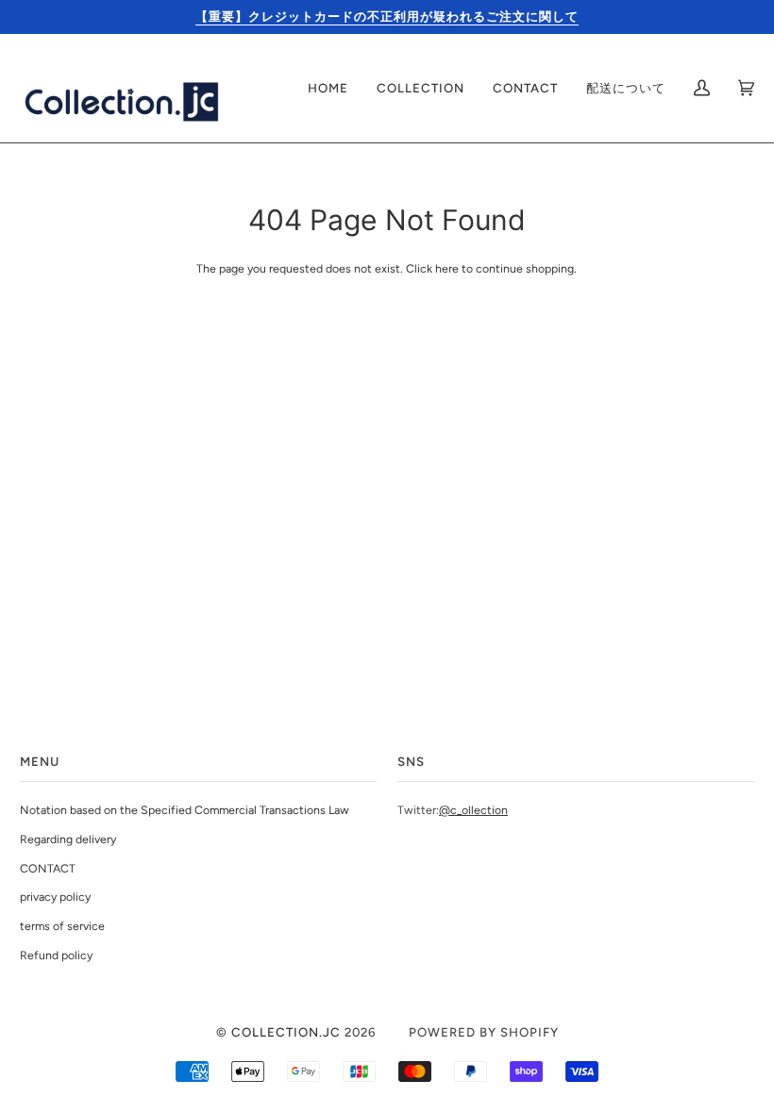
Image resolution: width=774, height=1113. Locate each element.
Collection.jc (286, 1031)
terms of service (62, 926)
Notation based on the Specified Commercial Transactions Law (184, 810)
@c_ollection (473, 810)
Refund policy (56, 955)
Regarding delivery (68, 839)
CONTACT (48, 868)
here (447, 268)
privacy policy (55, 896)
